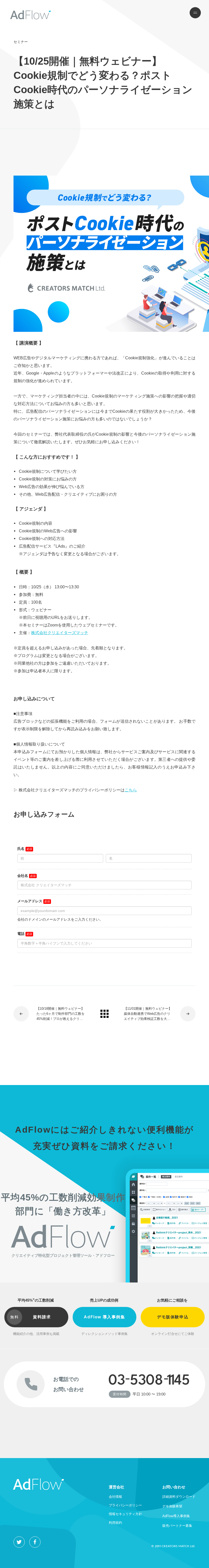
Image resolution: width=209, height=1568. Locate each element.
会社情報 (115, 1497)
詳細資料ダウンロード (178, 1497)
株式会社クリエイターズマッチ (59, 633)
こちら (131, 790)
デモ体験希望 (172, 1506)
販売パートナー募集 (177, 1526)
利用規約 (115, 1522)
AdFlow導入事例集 (176, 1516)
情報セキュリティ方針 (125, 1514)
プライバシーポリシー (125, 1505)
